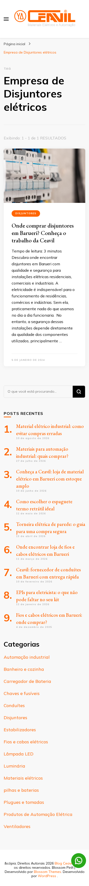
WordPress (47, 876)
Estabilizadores (20, 729)
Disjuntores (25, 213)
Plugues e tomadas (24, 802)
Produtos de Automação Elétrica (38, 814)
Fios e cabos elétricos (26, 742)
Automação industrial (27, 657)
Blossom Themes (47, 871)
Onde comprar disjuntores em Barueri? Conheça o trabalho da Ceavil (43, 233)
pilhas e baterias (21, 790)
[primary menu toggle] (6, 19)
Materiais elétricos (23, 778)
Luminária (14, 766)
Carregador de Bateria (27, 681)
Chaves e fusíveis (22, 693)
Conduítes (14, 705)
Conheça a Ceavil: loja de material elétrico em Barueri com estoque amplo (50, 478)
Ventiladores (17, 826)
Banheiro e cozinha (24, 669)
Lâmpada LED (18, 754)
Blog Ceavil (64, 863)
